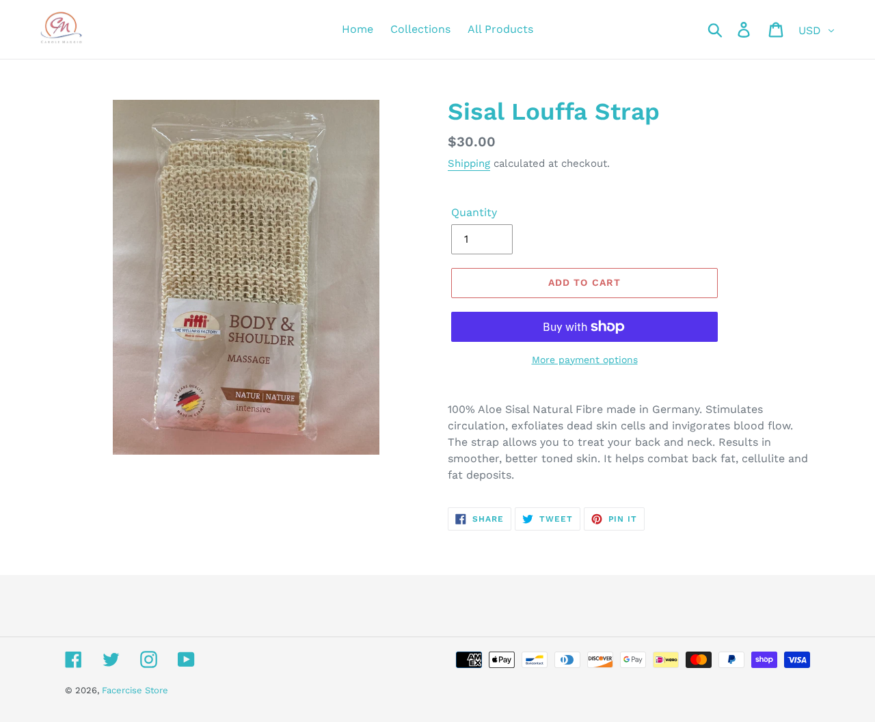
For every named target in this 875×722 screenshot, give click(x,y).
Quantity (474, 212)
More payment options (585, 359)
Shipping (469, 163)
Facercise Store (135, 690)
